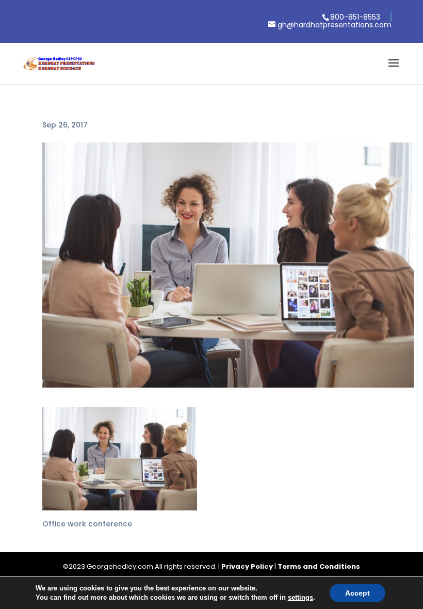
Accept (357, 593)
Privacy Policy (247, 566)
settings (300, 597)
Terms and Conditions (319, 566)
